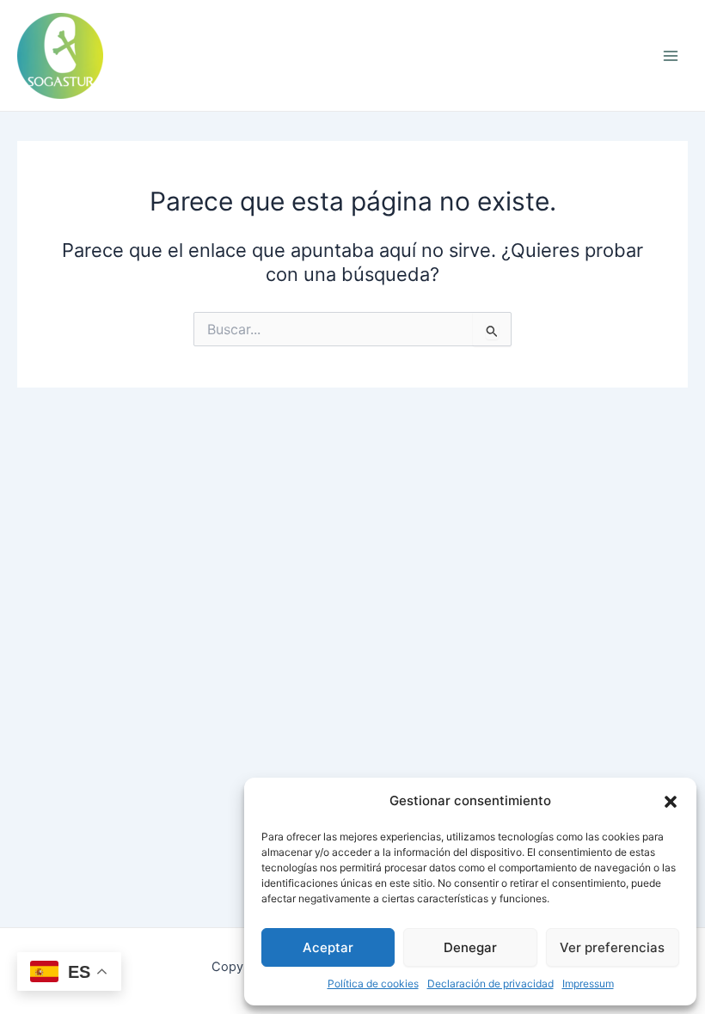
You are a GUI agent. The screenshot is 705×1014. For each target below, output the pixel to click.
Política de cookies (373, 983)
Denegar (470, 947)
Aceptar (328, 947)
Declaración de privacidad (490, 983)
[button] (670, 801)
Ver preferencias (612, 947)
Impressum (588, 983)
